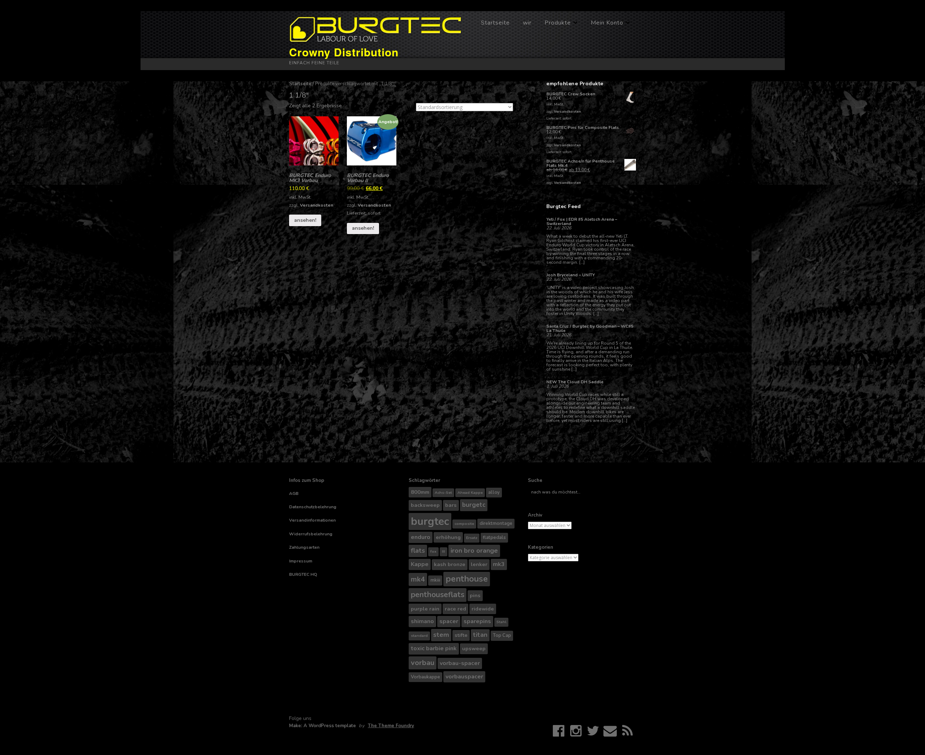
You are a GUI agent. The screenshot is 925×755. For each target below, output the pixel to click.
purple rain (425, 608)
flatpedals (494, 537)
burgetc (473, 505)
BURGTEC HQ (303, 574)
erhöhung (448, 537)
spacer (448, 621)
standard (419, 635)
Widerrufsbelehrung (310, 534)
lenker (479, 564)
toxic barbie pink (434, 648)
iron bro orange (474, 550)
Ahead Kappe (470, 492)
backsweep (425, 505)
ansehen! (305, 220)
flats (418, 550)
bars (451, 505)
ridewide (483, 608)
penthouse (467, 578)
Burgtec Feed (563, 206)
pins (475, 595)
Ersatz (471, 537)
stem (441, 634)
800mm (420, 492)
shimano (422, 621)
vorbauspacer (464, 677)
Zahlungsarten (304, 547)
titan (480, 635)
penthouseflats (437, 595)
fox (433, 551)
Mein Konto (607, 23)
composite (464, 523)
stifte (461, 635)
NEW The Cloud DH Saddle (574, 382)
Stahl (501, 622)
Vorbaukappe (425, 677)
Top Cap (502, 635)
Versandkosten (316, 205)
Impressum (300, 561)
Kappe (420, 564)
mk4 (418, 579)
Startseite (495, 23)
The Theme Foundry (391, 725)
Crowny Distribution (344, 52)
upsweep (474, 648)
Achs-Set (443, 492)
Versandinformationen (312, 520)
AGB (293, 493)
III (443, 551)
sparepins (477, 621)
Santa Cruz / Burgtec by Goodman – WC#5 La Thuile (589, 328)
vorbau (422, 663)
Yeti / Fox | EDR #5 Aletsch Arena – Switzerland (581, 221)
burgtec (430, 521)
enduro (420, 537)
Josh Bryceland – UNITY (570, 275)
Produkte (558, 23)
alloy (494, 492)
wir (527, 23)
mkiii (435, 580)
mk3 (499, 564)
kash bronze (449, 564)
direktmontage (495, 523)
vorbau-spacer (460, 663)
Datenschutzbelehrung (312, 507)
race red (455, 608)
